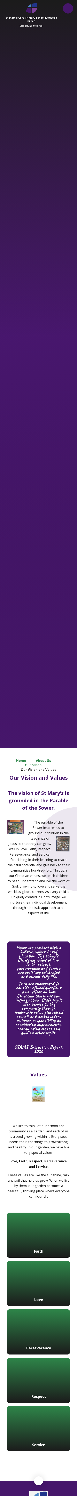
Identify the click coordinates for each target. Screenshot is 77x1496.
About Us (43, 760)
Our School (34, 765)
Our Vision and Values (38, 769)
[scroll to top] (38, 1480)
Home (21, 760)
